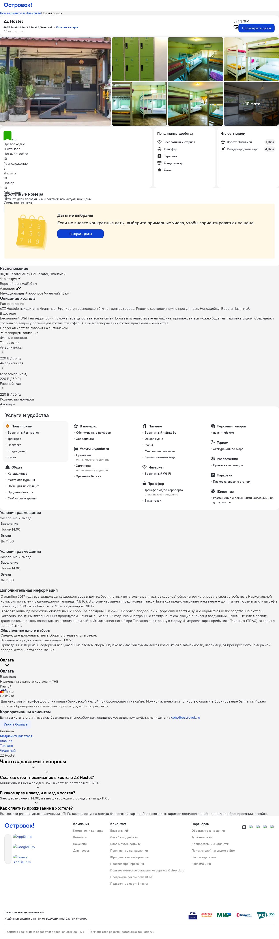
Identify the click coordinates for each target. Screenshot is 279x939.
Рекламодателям (204, 857)
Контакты (80, 837)
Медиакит (8, 736)
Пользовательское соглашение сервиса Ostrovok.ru (147, 870)
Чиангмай (8, 750)
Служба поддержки (124, 837)
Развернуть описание (21, 333)
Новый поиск (51, 13)
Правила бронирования (127, 864)
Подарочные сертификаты (129, 884)
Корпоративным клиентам (210, 844)
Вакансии (80, 844)
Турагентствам (202, 837)
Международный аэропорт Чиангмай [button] (30, 293)
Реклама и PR (201, 864)
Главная (6, 741)
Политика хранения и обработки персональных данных (44, 932)
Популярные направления (129, 850)
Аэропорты (9, 288)
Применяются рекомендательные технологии (121, 932)
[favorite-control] (236, 27)
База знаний (119, 831)
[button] (55, 81)
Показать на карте (67, 27)
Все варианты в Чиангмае (20, 13)
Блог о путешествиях (125, 844)
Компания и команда (88, 831)
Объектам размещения (208, 831)
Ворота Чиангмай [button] (14, 283)
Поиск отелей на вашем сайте (213, 850)
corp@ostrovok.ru (185, 717)
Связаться (24, 736)
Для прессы (81, 850)
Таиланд (6, 745)
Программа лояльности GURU (132, 877)
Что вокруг (8, 278)
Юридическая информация (129, 857)
